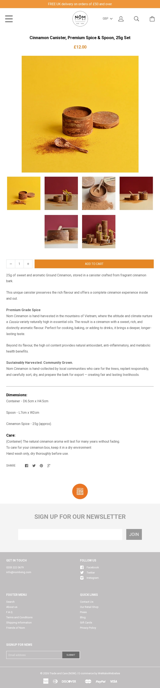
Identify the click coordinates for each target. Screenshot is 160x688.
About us (11, 607)
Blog (83, 617)
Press (83, 612)
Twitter (91, 572)
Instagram (93, 577)
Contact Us (86, 601)
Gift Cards (86, 622)
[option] (80, 114)
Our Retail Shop (89, 607)
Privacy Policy (88, 627)
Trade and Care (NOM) (63, 673)
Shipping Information (19, 622)
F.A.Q (9, 612)
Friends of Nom (15, 627)
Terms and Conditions (19, 617)
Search (10, 601)
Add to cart (94, 264)
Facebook (93, 567)
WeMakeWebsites (109, 673)
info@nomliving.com (18, 572)
